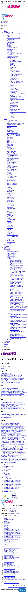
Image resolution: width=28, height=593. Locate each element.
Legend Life (10, 195)
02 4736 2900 (12, 508)
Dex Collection (10, 159)
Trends (8, 239)
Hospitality (12, 92)
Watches (15, 73)
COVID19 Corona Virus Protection (15, 33)
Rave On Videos (11, 339)
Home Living (13, 91)
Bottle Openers (13, 67)
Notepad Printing (11, 208)
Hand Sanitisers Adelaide (16, 282)
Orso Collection (11, 216)
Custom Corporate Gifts (16, 274)
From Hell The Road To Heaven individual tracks (18, 328)
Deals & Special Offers (12, 56)
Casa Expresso (10, 148)
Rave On (9, 229)
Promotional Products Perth (16, 303)
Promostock (10, 226)
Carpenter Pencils (14, 70)
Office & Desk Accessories (16, 100)
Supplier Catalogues (12, 120)
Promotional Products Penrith (11, 488)
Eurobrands (10, 172)
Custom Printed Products (16, 279)
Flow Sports (10, 177)
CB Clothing (10, 149)
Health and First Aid (15, 82)
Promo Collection (11, 223)
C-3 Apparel (10, 145)
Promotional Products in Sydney (12, 487)
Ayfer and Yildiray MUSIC (13, 135)
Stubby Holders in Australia (17, 304)
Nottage (9, 209)
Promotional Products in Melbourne (12, 484)
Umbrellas (12, 117)
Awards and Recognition (16, 61)
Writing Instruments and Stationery (18, 112)
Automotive (13, 60)
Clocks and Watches (15, 71)
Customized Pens (11, 49)
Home (5, 31)
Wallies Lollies (10, 240)
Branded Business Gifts (16, 260)
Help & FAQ (7, 249)
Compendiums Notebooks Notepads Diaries (16, 75)
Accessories (13, 59)
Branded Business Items (16, 261)
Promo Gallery (10, 225)
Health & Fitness (14, 89)
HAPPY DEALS (14, 88)
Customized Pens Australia (16, 281)
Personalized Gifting (15, 290)
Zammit (9, 243)
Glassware (12, 85)
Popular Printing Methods (13, 251)
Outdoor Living (14, 102)
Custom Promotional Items (16, 278)
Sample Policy (10, 257)
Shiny (8, 230)
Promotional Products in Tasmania (18, 297)
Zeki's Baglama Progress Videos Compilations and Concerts (18, 337)
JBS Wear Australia (15, 284)
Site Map (6, 490)
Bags (8, 35)
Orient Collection (11, 215)
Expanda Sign (10, 173)
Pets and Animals (14, 106)
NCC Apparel (10, 205)
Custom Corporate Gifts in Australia (11, 557)
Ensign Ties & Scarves (12, 169)
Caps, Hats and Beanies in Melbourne (12, 548)
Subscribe (6, 342)
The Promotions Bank (12, 236)
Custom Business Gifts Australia (18, 271)
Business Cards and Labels (13, 38)
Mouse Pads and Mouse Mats (17, 99)
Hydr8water (10, 186)
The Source (10, 237)
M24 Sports (10, 200)
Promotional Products (9, 32)
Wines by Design (11, 242)
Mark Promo (10, 202)
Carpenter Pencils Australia (16, 265)
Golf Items (12, 86)
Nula (8, 211)
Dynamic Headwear (12, 166)
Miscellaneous (13, 98)
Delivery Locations (11, 253)
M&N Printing (10, 198)
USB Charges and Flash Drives (14, 53)
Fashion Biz (10, 175)
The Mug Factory (11, 233)
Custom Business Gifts (15, 272)
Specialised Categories (15, 109)
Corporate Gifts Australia (16, 267)
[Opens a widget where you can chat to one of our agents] (22, 590)
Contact (6, 344)
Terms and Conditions (9, 491)
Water (11, 116)
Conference (13, 77)
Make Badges (10, 201)
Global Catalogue (11, 180)
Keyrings (9, 45)
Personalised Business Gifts (16, 286)
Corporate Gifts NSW (15, 268)
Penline (8, 218)
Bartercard (6, 246)
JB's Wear (9, 191)
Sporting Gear (13, 110)
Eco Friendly (13, 80)
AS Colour (9, 130)
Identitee (9, 187)
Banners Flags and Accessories (17, 66)
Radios (11, 107)
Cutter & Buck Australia (13, 158)
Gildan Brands (10, 179)
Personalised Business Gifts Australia (11, 566)
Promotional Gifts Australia (16, 300)
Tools (11, 113)
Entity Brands (10, 170)
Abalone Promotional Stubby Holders (16, 123)
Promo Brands (10, 222)
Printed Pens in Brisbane (16, 293)
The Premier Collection (12, 235)
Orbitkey (9, 214)
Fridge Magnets (11, 42)
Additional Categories (12, 57)
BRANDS (12, 68)
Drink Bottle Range (11, 162)
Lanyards (9, 46)
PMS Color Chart (11, 256)
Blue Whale (10, 141)
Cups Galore (10, 156)
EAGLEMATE (10, 168)
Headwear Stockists (12, 184)
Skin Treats (9, 232)
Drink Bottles (10, 40)
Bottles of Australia (11, 142)
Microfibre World (11, 204)
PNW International (11, 219)
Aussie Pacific (10, 131)
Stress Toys (9, 50)
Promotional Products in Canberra (12, 481)
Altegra (8, 128)
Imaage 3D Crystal (11, 188)
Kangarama (10, 193)
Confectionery (10, 39)
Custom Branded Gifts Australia (18, 270)
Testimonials (7, 341)
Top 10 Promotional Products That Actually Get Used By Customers (18, 307)
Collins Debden (11, 152)
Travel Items (13, 114)
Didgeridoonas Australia (13, 161)
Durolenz (9, 165)
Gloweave (9, 182)
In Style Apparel (11, 190)
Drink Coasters (10, 163)
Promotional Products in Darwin (12, 483)
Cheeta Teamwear (11, 151)
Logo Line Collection (12, 197)
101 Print (9, 121)
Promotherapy (10, 228)
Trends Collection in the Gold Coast (11, 583)
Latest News (10, 250)
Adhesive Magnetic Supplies (14, 124)
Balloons (12, 64)
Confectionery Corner (12, 154)
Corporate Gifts (14, 78)
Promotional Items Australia (17, 302)
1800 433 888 (4, 22)
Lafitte (8, 194)
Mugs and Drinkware (12, 47)
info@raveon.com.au (14, 513)
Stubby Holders (11, 52)
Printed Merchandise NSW (16, 292)
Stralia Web (10, 587)
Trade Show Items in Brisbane (17, 309)
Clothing (9, 36)
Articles (9, 258)
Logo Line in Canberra (15, 285)
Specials (6, 247)
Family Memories (14, 330)
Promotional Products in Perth (11, 485)
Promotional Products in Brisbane (12, 480)
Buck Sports (10, 144)
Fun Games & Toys (15, 84)
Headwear (9, 43)
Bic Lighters (10, 138)
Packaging (12, 103)
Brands (5, 119)
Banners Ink (10, 137)
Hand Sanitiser (7, 244)
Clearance (9, 54)
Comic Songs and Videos (16, 320)
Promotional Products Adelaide (11, 479)
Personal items (13, 105)
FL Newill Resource (12, 176)
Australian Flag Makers (12, 133)
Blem (8, 140)
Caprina (9, 147)
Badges (12, 63)
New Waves (10, 207)
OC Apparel (10, 212)
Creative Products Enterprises (14, 155)
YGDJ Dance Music (15, 334)
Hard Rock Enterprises (12, 183)
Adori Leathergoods (12, 126)
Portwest (9, 221)
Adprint (9, 127)
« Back (2, 368)
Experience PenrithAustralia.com (19, 587)
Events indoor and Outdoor (16, 81)
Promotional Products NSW (17, 299)
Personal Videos (11, 254)
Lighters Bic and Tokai (15, 96)
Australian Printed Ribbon (13, 134)
